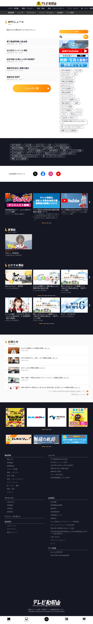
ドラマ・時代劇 (13, 8)
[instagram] (50, 174)
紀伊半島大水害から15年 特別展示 (62, 465)
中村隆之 (10, 508)
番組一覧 (10, 459)
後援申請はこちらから (78, 394)
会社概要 (53, 502)
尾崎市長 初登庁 (56, 471)
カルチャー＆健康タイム (69, 99)
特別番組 (10, 462)
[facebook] (43, 174)
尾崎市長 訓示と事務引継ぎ (60, 468)
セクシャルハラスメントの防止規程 (62, 525)
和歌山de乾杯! (66, 92)
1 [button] (44, 223)
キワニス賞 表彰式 (57, 474)
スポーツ (10, 492)
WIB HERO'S (65, 103)
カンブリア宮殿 (66, 107)
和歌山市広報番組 (67, 81)
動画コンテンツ (12, 532)
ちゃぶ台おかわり (67, 78)
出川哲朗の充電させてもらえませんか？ (25, 156)
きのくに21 (65, 74)
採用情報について (56, 515)
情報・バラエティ (28, 8)
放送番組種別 (55, 512)
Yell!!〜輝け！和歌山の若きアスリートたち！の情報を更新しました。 (46, 379)
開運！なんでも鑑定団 (68, 130)
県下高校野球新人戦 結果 (59, 459)
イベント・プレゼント (46, 12)
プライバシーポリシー (58, 540)
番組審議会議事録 (56, 505)
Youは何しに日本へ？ (68, 117)
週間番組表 (10, 466)
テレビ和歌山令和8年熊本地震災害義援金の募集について (67, 391)
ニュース (66, 621)
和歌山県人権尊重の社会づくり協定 (62, 528)
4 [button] (49, 296)
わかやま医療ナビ (67, 89)
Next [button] (89, 202)
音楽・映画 (40, 8)
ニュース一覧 (32, 88)
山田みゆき (10, 502)
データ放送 (70, 12)
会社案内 (60, 12)
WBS (76, 103)
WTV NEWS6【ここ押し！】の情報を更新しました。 (40, 359)
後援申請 (53, 518)
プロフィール (11, 526)
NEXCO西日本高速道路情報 (60, 555)
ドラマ (63, 114)
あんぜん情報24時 (56, 552)
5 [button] (51, 296)
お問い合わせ (55, 537)
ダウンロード (11, 529)
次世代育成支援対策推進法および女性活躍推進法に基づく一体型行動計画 (69, 533)
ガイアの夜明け (66, 110)
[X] (35, 174)
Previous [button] (3, 202)
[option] (18, 204)
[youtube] (58, 174)
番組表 (9, 621)
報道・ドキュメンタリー (56, 8)
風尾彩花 (10, 512)
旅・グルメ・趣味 (87, 8)
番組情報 (26, 621)
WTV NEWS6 (65, 70)
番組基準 (53, 508)
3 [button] (50, 223)
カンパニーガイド (67, 96)
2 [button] (47, 223)
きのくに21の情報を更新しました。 (34, 369)
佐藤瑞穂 (10, 505)
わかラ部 (78, 70)
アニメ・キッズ (72, 8)
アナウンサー (31, 12)
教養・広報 (10, 489)
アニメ (79, 110)
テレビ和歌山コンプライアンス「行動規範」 (65, 521)
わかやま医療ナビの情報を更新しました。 (36, 349)
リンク (53, 543)
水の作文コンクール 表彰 (59, 462)
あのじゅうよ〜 (66, 85)
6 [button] (54, 296)
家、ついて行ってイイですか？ (71, 127)
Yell (75, 74)
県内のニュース (76, 114)
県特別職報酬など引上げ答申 (60, 477)
